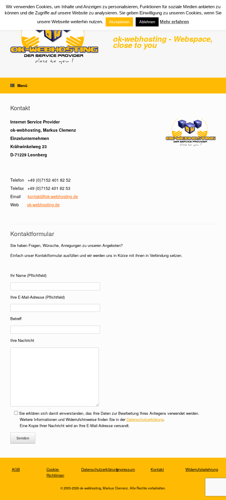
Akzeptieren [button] (119, 22)
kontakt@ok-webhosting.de (53, 196)
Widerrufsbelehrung (201, 469)
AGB (16, 469)
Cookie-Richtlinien (55, 472)
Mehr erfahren (174, 21)
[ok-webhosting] (54, 38)
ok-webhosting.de (43, 205)
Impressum (125, 469)
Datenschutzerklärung (145, 419)
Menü (22, 85)
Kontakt (157, 469)
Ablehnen (147, 22)
